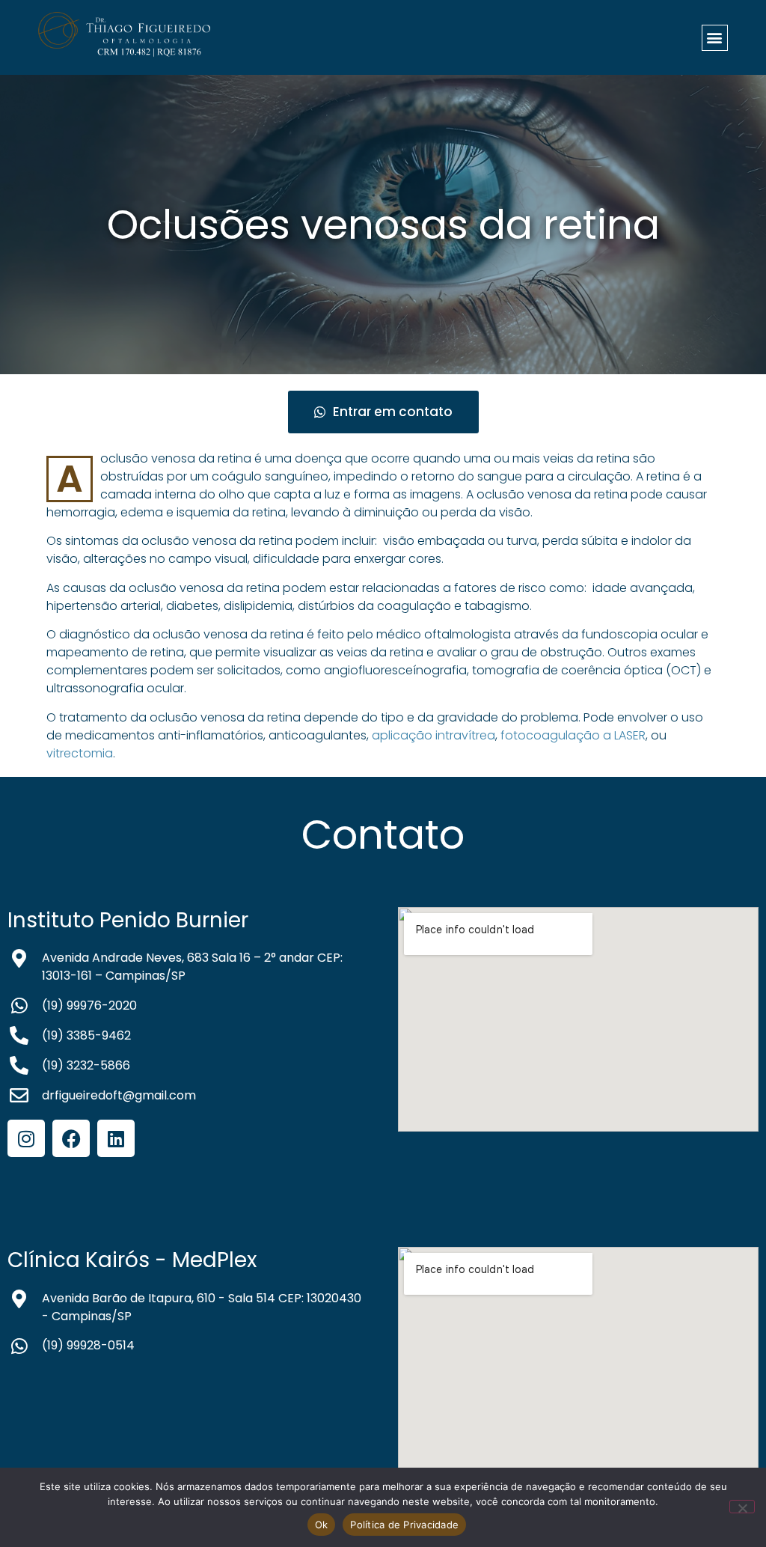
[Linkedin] (116, 1138)
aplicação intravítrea (433, 735)
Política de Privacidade (404, 1525)
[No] (742, 1506)
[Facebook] (71, 1138)
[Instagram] (26, 1138)
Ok (321, 1525)
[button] (715, 38)
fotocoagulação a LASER (573, 735)
